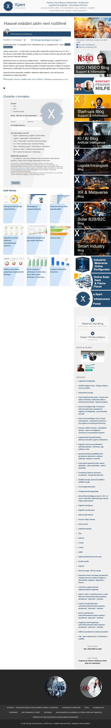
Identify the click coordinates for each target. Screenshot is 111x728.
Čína (80, 533)
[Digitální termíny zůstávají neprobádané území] (13, 235)
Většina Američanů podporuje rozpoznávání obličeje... (14, 271)
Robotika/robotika (84, 529)
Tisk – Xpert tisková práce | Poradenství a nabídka (93, 637)
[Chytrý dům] (60, 235)
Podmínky (13, 712)
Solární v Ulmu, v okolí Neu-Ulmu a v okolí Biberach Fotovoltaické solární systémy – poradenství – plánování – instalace (93, 596)
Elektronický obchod (85, 515)
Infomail (48, 712)
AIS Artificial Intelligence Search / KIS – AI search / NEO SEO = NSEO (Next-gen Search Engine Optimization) (93, 498)
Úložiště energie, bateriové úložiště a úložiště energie (91, 481)
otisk (86, 707)
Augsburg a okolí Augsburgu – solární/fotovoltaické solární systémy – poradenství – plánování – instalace (92, 625)
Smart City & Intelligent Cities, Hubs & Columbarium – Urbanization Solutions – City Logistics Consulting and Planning (92, 421)
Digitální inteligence (85, 505)
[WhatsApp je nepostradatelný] (37, 203)
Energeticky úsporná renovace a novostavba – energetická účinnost (90, 474)
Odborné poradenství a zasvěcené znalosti (93, 632)
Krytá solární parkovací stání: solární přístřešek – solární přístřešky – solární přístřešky (92, 465)
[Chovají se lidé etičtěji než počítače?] (13, 203)
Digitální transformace (86, 510)
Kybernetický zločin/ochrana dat (90, 557)
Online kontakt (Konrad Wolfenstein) (21, 34)
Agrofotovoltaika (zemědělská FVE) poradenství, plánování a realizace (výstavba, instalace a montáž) (90, 456)
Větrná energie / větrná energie (89, 571)
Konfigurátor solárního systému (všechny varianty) (79, 712)
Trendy (80, 543)
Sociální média (83, 561)
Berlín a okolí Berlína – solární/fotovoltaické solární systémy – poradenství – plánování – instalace (92, 615)
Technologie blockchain (86, 487)
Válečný (81, 538)
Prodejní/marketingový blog (88, 491)
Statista (66, 79)
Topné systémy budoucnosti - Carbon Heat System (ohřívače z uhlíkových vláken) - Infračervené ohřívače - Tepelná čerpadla (93, 399)
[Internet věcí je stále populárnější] (60, 203)
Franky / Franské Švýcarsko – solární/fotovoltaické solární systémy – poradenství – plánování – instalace (92, 606)
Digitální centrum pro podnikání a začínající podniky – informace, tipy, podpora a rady (91, 446)
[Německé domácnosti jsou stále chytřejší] (37, 235)
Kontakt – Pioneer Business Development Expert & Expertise (32, 707)
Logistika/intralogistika (86, 381)
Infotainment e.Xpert (31, 712)
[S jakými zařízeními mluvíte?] (60, 266)
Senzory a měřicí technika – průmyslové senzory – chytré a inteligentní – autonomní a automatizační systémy (92, 430)
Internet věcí (83, 524)
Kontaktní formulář (71, 707)
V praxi (80, 547)
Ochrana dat (98, 707)
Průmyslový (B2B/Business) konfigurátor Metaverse (55, 717)
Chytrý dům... (55, 238)
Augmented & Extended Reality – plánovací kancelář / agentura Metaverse (93, 438)
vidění (80, 552)
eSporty (81, 566)
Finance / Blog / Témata (86, 519)
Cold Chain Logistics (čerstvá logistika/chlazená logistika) (88, 588)
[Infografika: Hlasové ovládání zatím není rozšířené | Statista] (26, 79)
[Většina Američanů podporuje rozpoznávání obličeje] (13, 266)
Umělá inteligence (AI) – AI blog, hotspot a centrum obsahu (93, 387)
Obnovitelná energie (85, 393)
